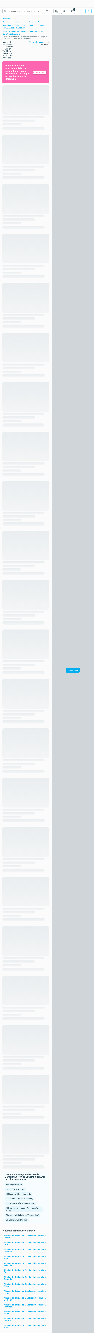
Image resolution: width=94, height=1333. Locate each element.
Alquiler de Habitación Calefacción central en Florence (25, 1306)
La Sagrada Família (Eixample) (19, 1199)
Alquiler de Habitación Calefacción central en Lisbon (25, 1237)
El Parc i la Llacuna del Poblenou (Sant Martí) (23, 1209)
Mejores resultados (37, 42)
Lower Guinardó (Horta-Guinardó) (20, 1203)
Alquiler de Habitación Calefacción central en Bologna (25, 1299)
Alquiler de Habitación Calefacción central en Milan (25, 1285)
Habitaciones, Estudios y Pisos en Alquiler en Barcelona (23, 22)
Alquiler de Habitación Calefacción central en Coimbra (25, 1251)
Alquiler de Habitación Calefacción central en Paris (25, 1326)
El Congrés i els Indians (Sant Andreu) (22, 1215)
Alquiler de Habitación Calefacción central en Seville (25, 1271)
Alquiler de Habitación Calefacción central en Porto (25, 1244)
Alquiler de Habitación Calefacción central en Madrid (25, 1257)
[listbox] (39, 42)
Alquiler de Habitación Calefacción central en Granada (25, 1278)
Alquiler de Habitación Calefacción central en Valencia (25, 1264)
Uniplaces (6, 19)
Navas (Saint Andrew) (15, 1189)
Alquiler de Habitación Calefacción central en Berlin (25, 1313)
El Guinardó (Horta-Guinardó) (18, 1194)
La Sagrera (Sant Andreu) (17, 1220)
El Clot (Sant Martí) (14, 1185)
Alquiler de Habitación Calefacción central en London (25, 1320)
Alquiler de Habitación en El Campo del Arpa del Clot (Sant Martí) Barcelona (22, 32)
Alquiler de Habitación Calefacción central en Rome (25, 1292)
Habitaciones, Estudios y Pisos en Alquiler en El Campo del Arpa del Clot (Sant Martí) (23, 26)
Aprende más (38, 72)
